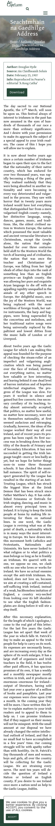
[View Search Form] (27, 9)
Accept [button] (12, 817)
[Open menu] (45, 13)
